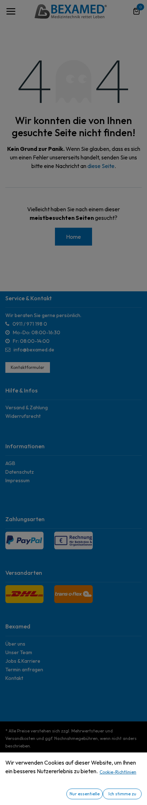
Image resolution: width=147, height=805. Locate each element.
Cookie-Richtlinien (118, 772)
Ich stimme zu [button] (122, 793)
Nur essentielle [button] (85, 793)
